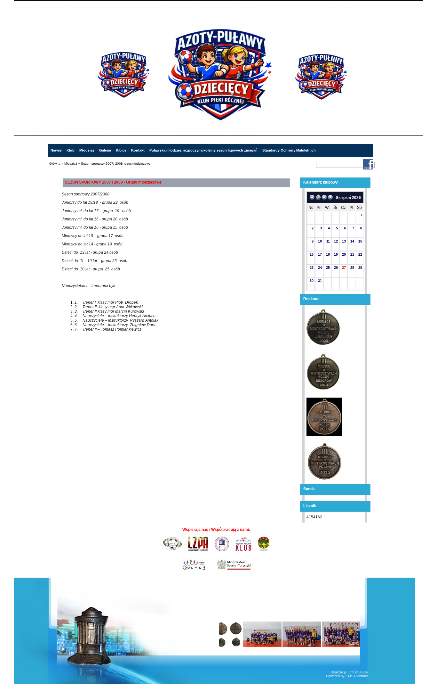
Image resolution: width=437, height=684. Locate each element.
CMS (349, 676)
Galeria (105, 150)
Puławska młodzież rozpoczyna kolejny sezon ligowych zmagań (203, 150)
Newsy (56, 150)
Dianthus (361, 676)
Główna (54, 163)
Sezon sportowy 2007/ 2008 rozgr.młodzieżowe (116, 163)
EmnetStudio (358, 672)
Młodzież (86, 150)
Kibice (121, 150)
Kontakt (138, 150)
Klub (71, 150)
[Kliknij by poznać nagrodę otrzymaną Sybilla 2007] (100, 636)
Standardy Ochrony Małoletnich (289, 150)
